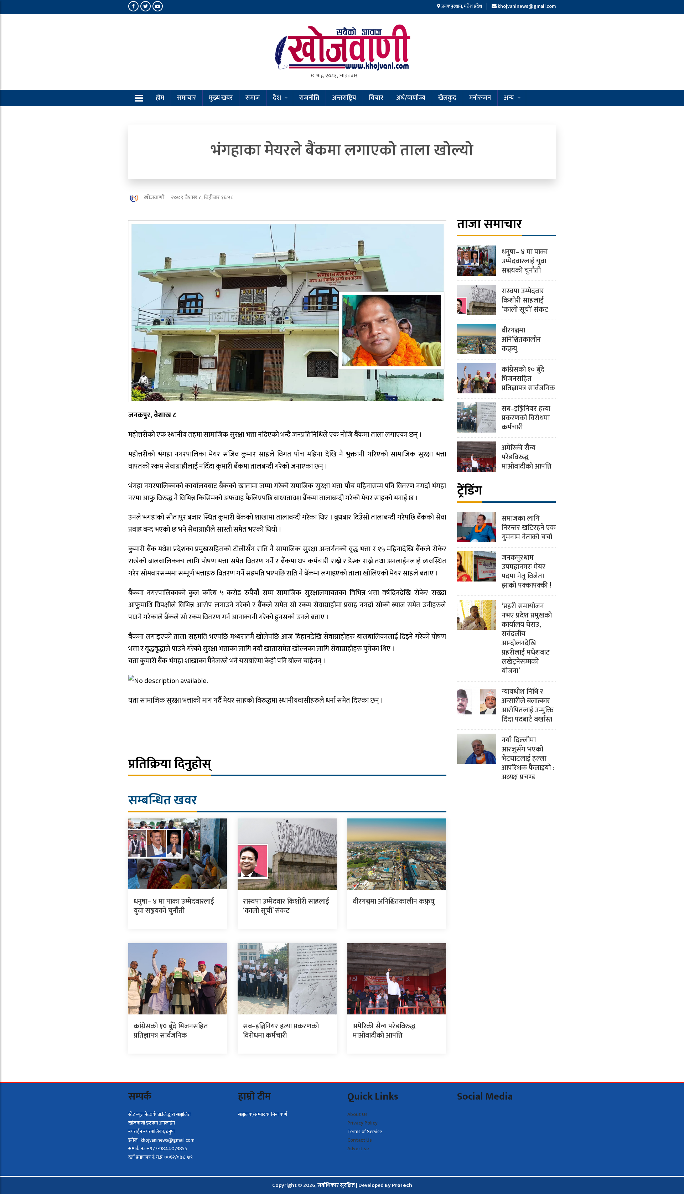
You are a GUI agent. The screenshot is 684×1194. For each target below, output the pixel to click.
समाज (252, 98)
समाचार (186, 98)
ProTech (402, 1185)
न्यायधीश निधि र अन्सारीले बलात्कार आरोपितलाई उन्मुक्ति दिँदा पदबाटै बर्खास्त (528, 705)
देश (277, 98)
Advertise (358, 1148)
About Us (357, 1114)
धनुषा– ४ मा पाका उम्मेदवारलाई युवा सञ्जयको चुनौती (174, 906)
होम (160, 98)
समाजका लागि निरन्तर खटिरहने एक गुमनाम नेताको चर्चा (529, 527)
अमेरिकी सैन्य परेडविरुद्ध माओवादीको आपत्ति (384, 1030)
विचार (376, 98)
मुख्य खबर (221, 98)
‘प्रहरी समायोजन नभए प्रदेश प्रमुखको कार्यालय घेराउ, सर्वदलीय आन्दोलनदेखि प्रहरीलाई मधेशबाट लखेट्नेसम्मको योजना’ (527, 638)
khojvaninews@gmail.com (527, 6)
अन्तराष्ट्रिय (344, 98)
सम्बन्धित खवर (162, 800)
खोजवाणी (154, 197)
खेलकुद (447, 98)
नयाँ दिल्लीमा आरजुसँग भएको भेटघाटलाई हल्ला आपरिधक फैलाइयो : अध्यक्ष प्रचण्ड (528, 758)
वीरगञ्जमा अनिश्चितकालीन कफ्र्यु (394, 901)
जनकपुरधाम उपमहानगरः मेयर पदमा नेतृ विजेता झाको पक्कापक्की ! (526, 571)
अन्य (509, 98)
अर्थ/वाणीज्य (410, 98)
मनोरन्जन (480, 98)
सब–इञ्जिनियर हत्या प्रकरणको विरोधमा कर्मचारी (281, 1030)
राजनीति (309, 98)
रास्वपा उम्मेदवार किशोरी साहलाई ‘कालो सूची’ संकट (286, 906)
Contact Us (359, 1140)
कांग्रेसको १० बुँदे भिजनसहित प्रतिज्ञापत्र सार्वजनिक (171, 1030)
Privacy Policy (362, 1123)
